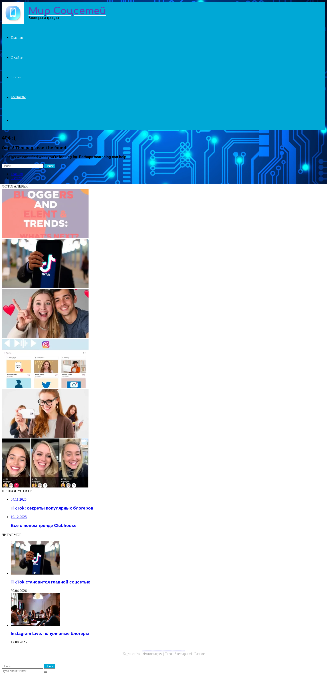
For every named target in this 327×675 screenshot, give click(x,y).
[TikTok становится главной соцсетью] (135, 264)
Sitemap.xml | (184, 654)
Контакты (18, 97)
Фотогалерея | (154, 654)
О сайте (16, 57)
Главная (17, 37)
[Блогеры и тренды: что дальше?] (135, 214)
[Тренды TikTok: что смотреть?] (135, 314)
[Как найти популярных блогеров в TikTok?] (135, 463)
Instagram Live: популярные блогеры (50, 633)
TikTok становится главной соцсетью (50, 582)
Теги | (169, 654)
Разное (199, 654)
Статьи (16, 77)
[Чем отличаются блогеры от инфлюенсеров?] (135, 413)
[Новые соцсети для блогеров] (135, 364)
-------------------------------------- (163, 650)
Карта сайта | (133, 654)
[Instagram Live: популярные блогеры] (140, 610)
